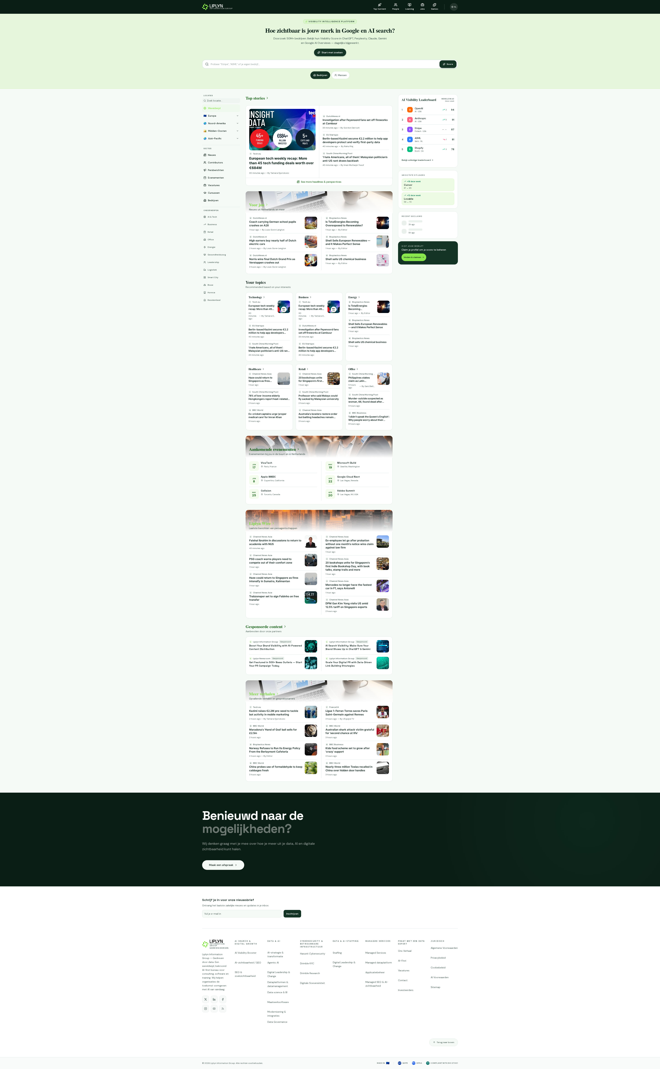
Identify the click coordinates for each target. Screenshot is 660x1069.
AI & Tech (212, 216)
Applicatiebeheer (375, 972)
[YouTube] (214, 1008)
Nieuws (212, 154)
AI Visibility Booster (245, 952)
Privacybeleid (438, 957)
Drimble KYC (307, 963)
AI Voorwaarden (440, 977)
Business (212, 224)
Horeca (211, 292)
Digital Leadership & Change (278, 974)
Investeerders (405, 990)
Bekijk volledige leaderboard (416, 160)
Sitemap (435, 987)
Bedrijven (322, 75)
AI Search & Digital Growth (246, 942)
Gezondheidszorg (217, 254)
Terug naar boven (445, 1042)
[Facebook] (222, 999)
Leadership (213, 262)
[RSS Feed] (222, 1008)
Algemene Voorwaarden (444, 947)
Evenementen (216, 177)
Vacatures (214, 185)
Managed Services (378, 941)
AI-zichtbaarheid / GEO (248, 962)
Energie (211, 247)
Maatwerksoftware (278, 1002)
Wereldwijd (214, 108)
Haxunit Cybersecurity (312, 953)
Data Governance (277, 1021)
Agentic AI (273, 962)
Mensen (342, 75)
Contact (403, 980)
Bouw (210, 285)
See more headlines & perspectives (321, 181)
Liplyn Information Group (222, 1063)
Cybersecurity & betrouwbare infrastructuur (311, 944)
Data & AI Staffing (346, 941)
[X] (205, 999)
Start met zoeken (332, 52)
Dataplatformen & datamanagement (277, 984)
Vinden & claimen (412, 257)
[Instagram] (205, 1008)
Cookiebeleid (438, 967)
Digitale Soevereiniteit (312, 983)
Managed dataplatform (378, 962)
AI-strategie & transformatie (275, 954)
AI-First (402, 960)
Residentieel (214, 300)
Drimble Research (310, 973)
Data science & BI (277, 992)
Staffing (337, 952)
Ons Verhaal (404, 950)
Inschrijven (292, 913)
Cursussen (214, 192)
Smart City (213, 277)
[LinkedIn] (214, 999)
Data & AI (273, 941)
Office (211, 239)
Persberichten (216, 170)
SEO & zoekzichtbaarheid (245, 974)
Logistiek (212, 269)
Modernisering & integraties (276, 1013)
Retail (210, 232)
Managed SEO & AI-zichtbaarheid (376, 983)
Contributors (215, 162)
